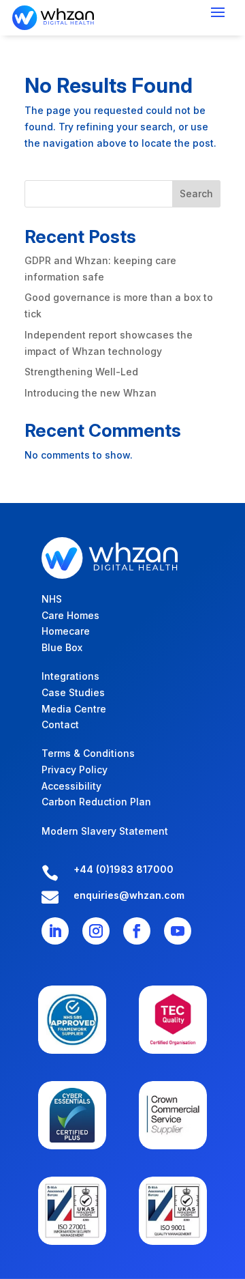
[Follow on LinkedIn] (55, 931)
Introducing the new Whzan (90, 393)
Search (196, 193)
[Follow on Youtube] (177, 931)
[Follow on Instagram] (96, 931)
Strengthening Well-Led (81, 371)
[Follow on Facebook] (136, 931)
